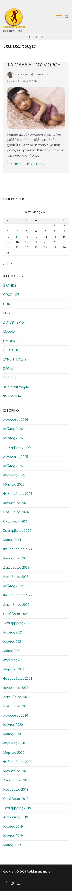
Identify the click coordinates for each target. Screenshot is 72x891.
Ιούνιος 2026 (13, 438)
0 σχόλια (31, 81)
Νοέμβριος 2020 (15, 706)
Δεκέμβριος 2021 (16, 604)
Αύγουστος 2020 (15, 715)
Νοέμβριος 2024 (15, 512)
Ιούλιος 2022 (13, 586)
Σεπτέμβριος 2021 (17, 623)
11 (17, 236)
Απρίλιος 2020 (14, 743)
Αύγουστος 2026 (15, 419)
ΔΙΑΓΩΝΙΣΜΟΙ (14, 322)
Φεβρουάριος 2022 (17, 595)
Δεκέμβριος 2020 (16, 697)
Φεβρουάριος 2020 (17, 762)
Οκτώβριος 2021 (16, 614)
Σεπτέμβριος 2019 (17, 808)
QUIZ (7, 304)
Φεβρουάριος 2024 (17, 549)
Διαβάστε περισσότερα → (27, 164)
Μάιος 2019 (12, 845)
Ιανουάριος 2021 (15, 687)
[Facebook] (29, 37)
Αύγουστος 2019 (15, 817)
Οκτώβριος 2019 (16, 798)
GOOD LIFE (11, 294)
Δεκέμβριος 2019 (16, 780)
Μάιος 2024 (12, 540)
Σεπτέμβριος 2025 (17, 447)
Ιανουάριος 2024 (15, 558)
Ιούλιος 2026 (13, 429)
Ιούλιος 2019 (13, 826)
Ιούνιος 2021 (13, 641)
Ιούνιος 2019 (13, 835)
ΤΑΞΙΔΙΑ (9, 378)
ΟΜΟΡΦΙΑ (11, 341)
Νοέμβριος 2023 (15, 576)
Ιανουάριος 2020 (15, 771)
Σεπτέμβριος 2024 (17, 530)
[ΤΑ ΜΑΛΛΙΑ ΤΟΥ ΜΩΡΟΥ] (36, 108)
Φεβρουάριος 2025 (17, 493)
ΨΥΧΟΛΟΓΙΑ (12, 396)
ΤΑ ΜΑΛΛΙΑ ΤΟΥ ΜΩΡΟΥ (33, 64)
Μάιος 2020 (12, 734)
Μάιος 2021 (12, 651)
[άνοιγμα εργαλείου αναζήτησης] (67, 17)
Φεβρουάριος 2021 (17, 678)
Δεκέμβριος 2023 (16, 567)
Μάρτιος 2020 (13, 752)
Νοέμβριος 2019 (15, 789)
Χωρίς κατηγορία (16, 387)
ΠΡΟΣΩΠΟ (11, 350)
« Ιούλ (7, 264)
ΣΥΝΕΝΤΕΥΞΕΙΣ (15, 359)
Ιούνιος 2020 (13, 724)
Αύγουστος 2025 (15, 456)
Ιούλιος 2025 (13, 466)
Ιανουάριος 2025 (15, 503)
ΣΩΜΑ (8, 368)
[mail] (42, 37)
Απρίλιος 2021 (14, 660)
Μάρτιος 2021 (13, 669)
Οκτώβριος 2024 (16, 521)
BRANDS (9, 285)
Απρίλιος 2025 (14, 475)
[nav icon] (59, 17)
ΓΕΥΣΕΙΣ (9, 313)
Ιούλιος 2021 (13, 632)
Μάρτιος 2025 (13, 484)
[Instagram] (36, 37)
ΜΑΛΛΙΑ (14, 81)
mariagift (21, 74)
